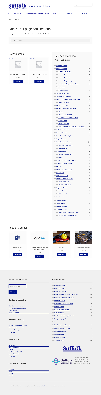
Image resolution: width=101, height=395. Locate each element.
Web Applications (63, 90)
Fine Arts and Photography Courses (66, 160)
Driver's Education (61, 133)
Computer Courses (61, 68)
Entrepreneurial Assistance (16, 328)
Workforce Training (43, 13)
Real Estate (61, 87)
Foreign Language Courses (64, 163)
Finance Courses (61, 151)
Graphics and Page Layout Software (68, 84)
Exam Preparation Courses (64, 142)
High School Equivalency (65, 145)
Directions (11, 350)
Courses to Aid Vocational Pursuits (66, 108)
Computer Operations (64, 78)
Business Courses (61, 65)
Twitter (10, 371)
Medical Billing (62, 120)
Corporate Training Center (63, 96)
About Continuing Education (16, 306)
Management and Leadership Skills (68, 117)
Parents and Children (62, 175)
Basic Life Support (63, 102)
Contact (54, 13)
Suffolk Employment (14, 347)
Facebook (11, 369)
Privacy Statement (14, 354)
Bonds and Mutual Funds (65, 154)
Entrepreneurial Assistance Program (68, 212)
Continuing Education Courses (17, 308)
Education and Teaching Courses (65, 136)
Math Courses (60, 172)
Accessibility (12, 345)
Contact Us (12, 332)
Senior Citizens (60, 203)
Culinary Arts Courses (62, 130)
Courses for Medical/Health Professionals (68, 99)
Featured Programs (30, 13)
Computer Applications (64, 72)
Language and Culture (64, 185)
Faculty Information (14, 312)
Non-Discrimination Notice (16, 352)
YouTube (11, 376)
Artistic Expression (63, 182)
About (14, 13)
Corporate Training (14, 330)
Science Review (63, 148)
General (58, 166)
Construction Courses (62, 93)
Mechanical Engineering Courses (67, 215)
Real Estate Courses (62, 197)
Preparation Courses (62, 188)
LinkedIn (11, 374)
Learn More (18, 81)
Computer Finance (63, 75)
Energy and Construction (65, 114)
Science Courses (61, 200)
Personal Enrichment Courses (64, 179)
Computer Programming (65, 81)
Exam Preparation (63, 191)
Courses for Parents (62, 105)
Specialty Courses (61, 206)
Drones (60, 111)
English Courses (61, 139)
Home (9, 13)
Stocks (60, 157)
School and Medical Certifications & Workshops (71, 127)
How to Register (13, 310)
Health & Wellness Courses (64, 169)
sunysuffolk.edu (41, 386)
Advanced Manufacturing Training (18, 326)
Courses (19, 13)
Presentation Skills (63, 123)
